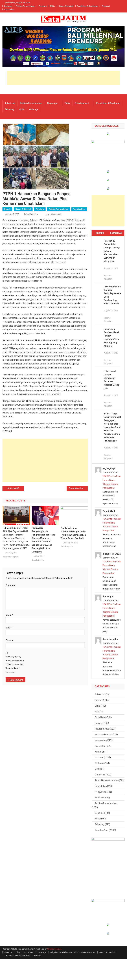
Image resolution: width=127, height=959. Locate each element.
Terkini (100, 233)
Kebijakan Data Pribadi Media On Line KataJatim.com (72, 952)
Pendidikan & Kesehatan (87, 6)
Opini (21, 109)
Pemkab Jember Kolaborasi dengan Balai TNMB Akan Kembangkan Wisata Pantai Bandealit (73, 533)
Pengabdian (101, 786)
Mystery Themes (54, 949)
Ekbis (52, 6)
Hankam (99, 723)
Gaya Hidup (9, 9)
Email (9, 627)
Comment (10, 585)
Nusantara (52, 103)
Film (97, 711)
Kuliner (98, 751)
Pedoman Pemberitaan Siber (18, 956)
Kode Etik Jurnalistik (107, 952)
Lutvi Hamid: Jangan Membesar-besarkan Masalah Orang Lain (111, 379)
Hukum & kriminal (66, 6)
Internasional (101, 740)
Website (9, 640)
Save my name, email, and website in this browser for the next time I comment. (15, 664)
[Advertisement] (63, 78)
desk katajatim (31, 214)
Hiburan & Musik (103, 729)
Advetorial (10, 103)
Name (9, 615)
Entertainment (82, 103)
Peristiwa (43, 6)
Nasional (99, 757)
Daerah (7, 209)
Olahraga (8, 6)
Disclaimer (28, 952)
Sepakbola (100, 813)
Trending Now (79, 209)
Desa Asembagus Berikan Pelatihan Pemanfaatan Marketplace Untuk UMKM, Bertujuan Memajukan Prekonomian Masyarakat (78, 488)
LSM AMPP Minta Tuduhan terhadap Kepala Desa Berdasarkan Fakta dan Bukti (112, 295)
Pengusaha (100, 792)
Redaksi (37, 956)
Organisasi (100, 774)
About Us (8, 952)
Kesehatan (100, 746)
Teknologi (106, 6)
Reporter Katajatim (11, 557)
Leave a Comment (53, 214)
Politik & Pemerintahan (25, 6)
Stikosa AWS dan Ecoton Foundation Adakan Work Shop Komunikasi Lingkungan (15, 488)
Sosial (98, 818)
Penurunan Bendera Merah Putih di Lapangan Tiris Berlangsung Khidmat (111, 337)
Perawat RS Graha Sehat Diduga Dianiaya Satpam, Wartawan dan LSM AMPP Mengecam (112, 251)
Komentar (116, 233)
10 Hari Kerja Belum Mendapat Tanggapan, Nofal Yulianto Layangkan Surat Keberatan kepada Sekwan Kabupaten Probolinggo (112, 427)
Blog (18, 952)
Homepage (41, 952)
